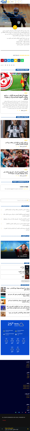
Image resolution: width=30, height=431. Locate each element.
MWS (4, 420)
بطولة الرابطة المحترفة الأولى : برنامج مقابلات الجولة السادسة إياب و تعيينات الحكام (16, 97)
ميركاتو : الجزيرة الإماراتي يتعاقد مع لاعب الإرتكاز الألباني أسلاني (16, 143)
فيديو (28, 407)
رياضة (4, 9)
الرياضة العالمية (26, 388)
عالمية (28, 377)
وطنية (28, 376)
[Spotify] (15, 412)
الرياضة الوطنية (26, 386)
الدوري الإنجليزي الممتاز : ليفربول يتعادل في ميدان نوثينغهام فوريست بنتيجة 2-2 (15, 172)
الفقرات (27, 397)
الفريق (28, 363)
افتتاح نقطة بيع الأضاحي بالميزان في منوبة (19, 312)
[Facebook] (28, 412)
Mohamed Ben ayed (24, 55)
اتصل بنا (27, 366)
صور (28, 406)
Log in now (25, 189)
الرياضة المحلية (26, 385)
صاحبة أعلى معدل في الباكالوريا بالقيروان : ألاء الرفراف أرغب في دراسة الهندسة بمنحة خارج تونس (18, 308)
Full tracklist (25, 281)
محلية (28, 374)
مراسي (25, 254)
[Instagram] (22, 412)
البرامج (27, 365)
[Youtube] (25, 412)
